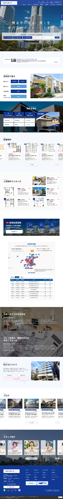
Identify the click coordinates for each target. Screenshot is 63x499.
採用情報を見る (23, 375)
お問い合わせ (59, 4)
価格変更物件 (17, 120)
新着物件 (35, 477)
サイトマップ (54, 474)
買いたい (24, 4)
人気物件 (35, 479)
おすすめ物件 (28, 120)
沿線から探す (18, 37)
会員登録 (44, 472)
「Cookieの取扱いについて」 (10, 497)
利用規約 (53, 479)
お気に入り (47, 2)
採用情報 (41, 4)
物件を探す (15, 81)
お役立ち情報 (35, 4)
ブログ (35, 474)
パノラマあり (28, 124)
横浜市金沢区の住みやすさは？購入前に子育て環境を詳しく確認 (27, 59)
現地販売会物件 (7, 120)
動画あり (16, 124)
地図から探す (28, 37)
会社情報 (46, 4)
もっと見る (31, 164)
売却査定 (44, 477)
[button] (56, 165)
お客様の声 (36, 470)
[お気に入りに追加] (4, 144)
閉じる (60, 497)
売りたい (29, 4)
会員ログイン (58, 2)
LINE (38, 2)
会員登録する (14, 231)
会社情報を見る (9, 375)
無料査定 (18, 86)
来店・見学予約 (42, 2)
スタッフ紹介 (52, 4)
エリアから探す (9, 37)
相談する (22, 81)
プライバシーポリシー (56, 477)
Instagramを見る (16, 378)
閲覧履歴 (51, 2)
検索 (57, 37)
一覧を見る (56, 62)
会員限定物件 (6, 124)
